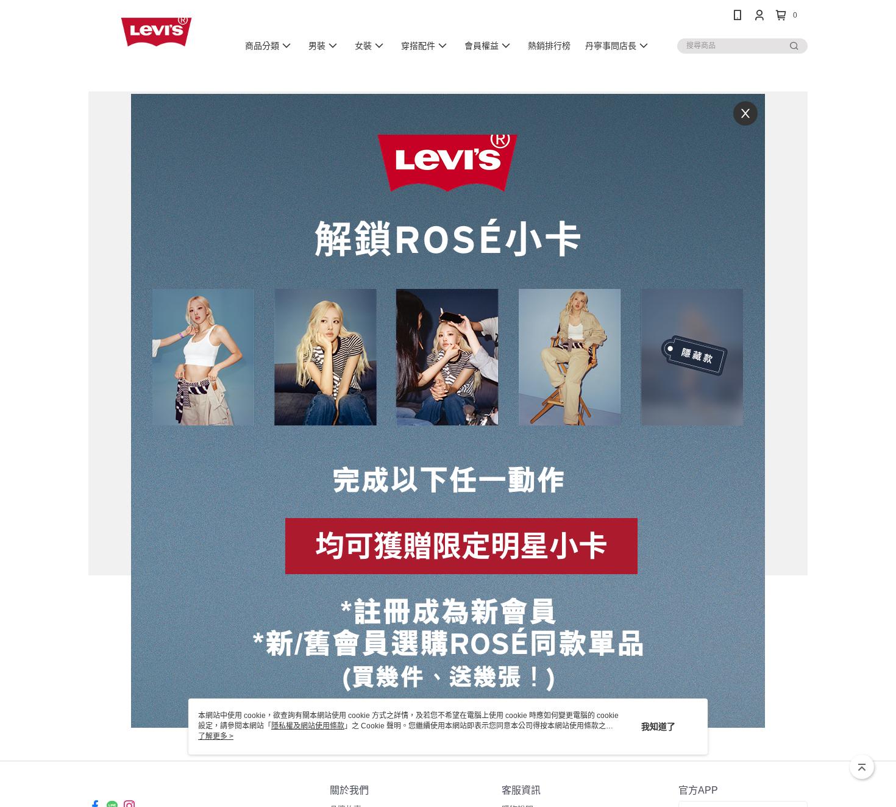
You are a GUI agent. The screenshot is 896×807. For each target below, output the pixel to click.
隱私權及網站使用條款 (307, 726)
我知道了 (658, 726)
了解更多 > (215, 736)
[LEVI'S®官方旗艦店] (156, 32)
